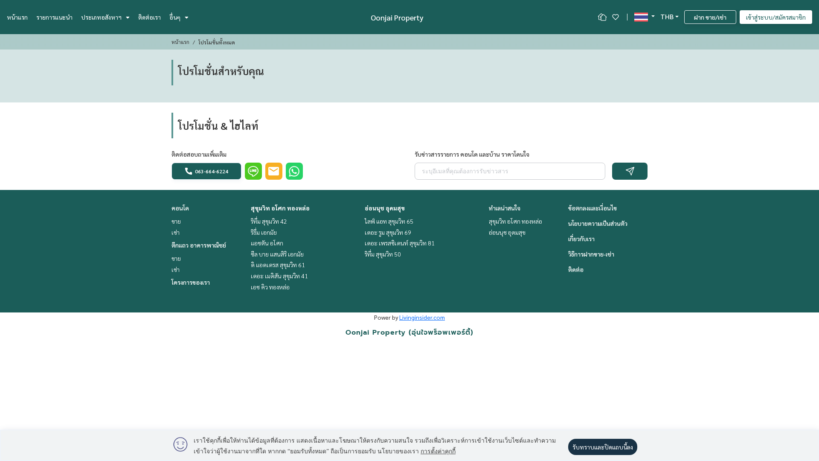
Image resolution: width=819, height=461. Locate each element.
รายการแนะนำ (54, 17)
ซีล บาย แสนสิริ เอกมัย (277, 254)
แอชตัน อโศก (267, 243)
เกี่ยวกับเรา (581, 238)
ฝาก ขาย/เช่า (710, 17)
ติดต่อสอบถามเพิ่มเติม (199, 154)
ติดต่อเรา (149, 17)
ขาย (176, 221)
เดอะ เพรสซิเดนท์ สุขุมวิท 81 (400, 243)
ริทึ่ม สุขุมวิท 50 (383, 254)
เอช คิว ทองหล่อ (270, 287)
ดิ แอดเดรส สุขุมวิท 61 (278, 264)
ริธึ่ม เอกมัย (264, 232)
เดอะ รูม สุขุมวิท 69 (388, 232)
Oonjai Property (397, 17)
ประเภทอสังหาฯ (101, 17)
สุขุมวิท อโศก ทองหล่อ (280, 208)
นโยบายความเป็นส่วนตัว (597, 223)
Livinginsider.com (422, 317)
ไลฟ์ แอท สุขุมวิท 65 (389, 221)
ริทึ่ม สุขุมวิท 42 (269, 221)
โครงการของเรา (190, 282)
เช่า (175, 232)
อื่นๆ (174, 17)
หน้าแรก (17, 17)
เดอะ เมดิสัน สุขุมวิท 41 (279, 276)
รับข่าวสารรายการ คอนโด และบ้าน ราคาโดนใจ (472, 154)
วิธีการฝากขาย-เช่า (591, 254)
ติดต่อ (576, 269)
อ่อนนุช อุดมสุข (385, 208)
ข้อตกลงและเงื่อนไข (592, 208)
